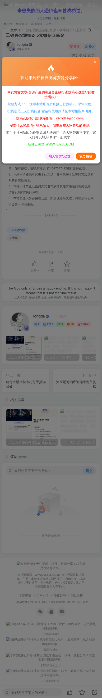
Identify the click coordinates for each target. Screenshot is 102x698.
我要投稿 (86, 156)
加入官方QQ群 (59, 156)
